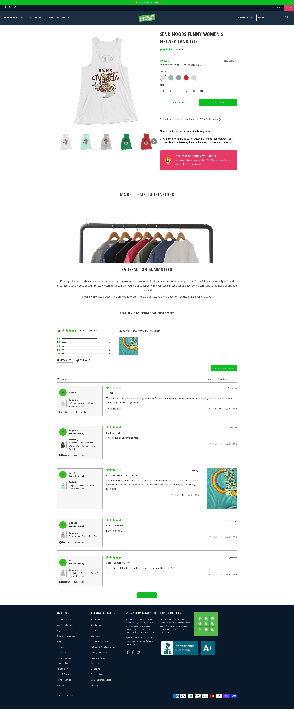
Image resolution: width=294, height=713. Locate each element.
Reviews (241, 17)
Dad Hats (95, 630)
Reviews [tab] (65, 361)
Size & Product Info (65, 625)
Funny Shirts (96, 619)
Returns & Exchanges (66, 636)
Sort (210, 379)
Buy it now (218, 102)
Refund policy (62, 663)
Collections (34, 17)
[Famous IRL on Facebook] (5, 7)
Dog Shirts (95, 669)
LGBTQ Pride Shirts (99, 652)
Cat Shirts (95, 663)
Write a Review (227, 369)
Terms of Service (64, 658)
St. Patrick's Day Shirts (100, 641)
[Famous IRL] (146, 18)
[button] (198, 49)
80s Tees (95, 636)
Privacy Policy (62, 669)
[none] (66, 141)
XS (163, 91)
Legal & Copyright (64, 674)
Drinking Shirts (97, 674)
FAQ (58, 630)
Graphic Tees (96, 625)
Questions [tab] (83, 361)
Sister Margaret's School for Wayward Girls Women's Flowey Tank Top (82, 446)
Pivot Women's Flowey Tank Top (83, 536)
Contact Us (61, 652)
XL (194, 91)
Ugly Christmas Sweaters (101, 680)
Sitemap (60, 685)
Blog (250, 17)
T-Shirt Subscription (58, 17)
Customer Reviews (64, 619)
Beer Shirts (95, 685)
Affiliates (60, 647)
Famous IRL (68, 695)
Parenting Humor (98, 658)
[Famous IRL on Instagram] (14, 7)
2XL (202, 91)
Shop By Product (13, 17)
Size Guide (229, 60)
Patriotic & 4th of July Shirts (103, 647)
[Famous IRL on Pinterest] (10, 7)
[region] (128, 346)
